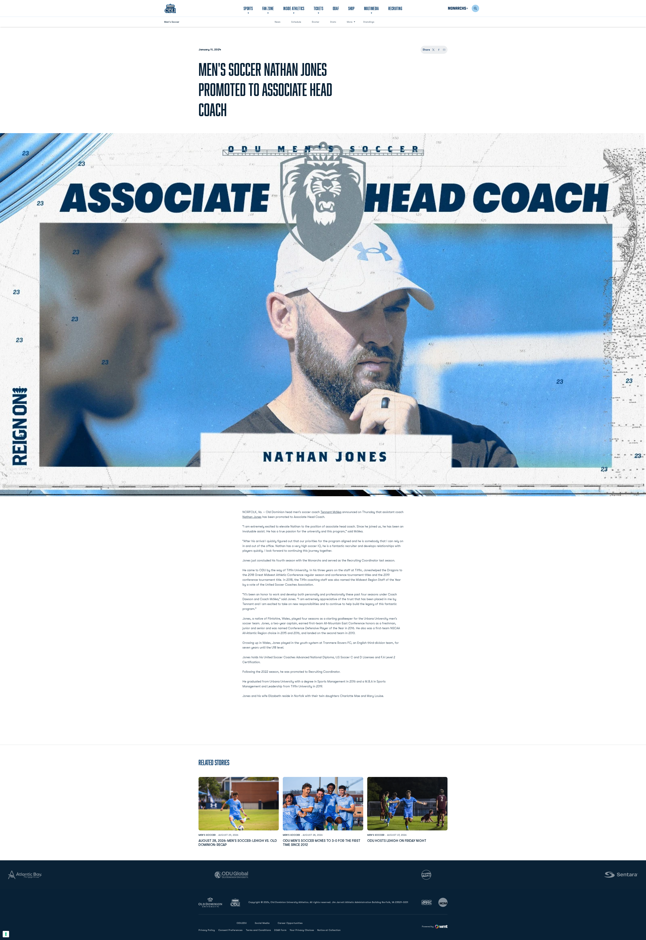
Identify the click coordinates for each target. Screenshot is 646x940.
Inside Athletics (293, 8)
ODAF (336, 8)
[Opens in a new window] (427, 902)
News (277, 22)
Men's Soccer (207, 835)
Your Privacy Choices (302, 930)
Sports (248, 8)
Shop (351, 8)
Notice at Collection (328, 930)
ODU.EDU (242, 923)
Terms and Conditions (258, 930)
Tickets (318, 8)
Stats (333, 22)
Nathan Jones (251, 517)
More (349, 22)
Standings (368, 22)
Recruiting (395, 8)
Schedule (296, 22)
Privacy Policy (207, 930)
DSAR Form (280, 930)
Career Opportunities (290, 923)
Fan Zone (268, 8)
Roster (315, 22)
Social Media (262, 923)
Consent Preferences (230, 930)
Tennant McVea (330, 512)
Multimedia (371, 8)
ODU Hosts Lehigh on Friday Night (396, 841)
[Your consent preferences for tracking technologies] (6, 934)
